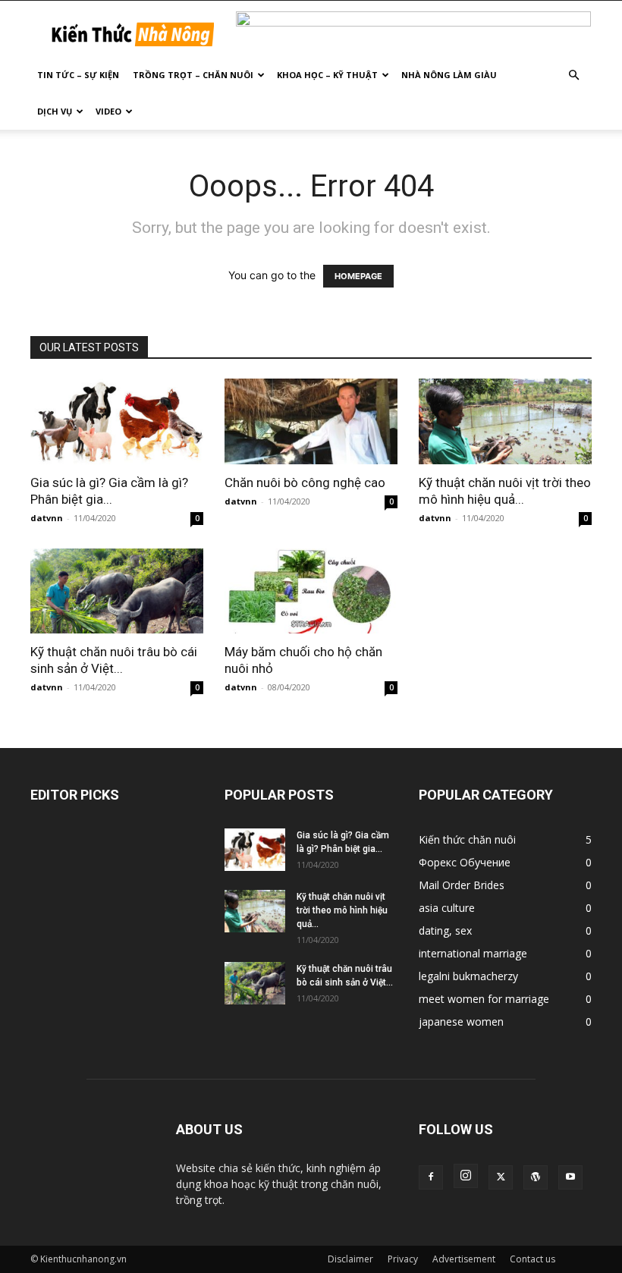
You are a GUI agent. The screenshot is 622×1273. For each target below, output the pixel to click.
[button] (573, 75)
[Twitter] (500, 1177)
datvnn (46, 517)
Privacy (403, 1259)
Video (108, 111)
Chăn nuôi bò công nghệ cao (305, 482)
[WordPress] (535, 1177)
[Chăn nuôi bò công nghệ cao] (311, 421)
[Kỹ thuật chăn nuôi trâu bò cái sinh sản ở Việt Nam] (116, 591)
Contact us (532, 1259)
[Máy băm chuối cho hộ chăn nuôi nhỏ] (311, 591)
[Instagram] (466, 1176)
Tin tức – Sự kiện (78, 74)
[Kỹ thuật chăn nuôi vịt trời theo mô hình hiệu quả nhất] (505, 421)
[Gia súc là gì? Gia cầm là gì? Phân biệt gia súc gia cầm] (116, 421)
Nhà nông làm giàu (449, 74)
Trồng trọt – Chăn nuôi (193, 74)
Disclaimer (350, 1259)
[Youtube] (570, 1177)
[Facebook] (431, 1177)
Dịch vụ (54, 111)
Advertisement (463, 1259)
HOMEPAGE (358, 276)
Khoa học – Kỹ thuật (327, 74)
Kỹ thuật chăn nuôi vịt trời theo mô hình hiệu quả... (342, 910)
